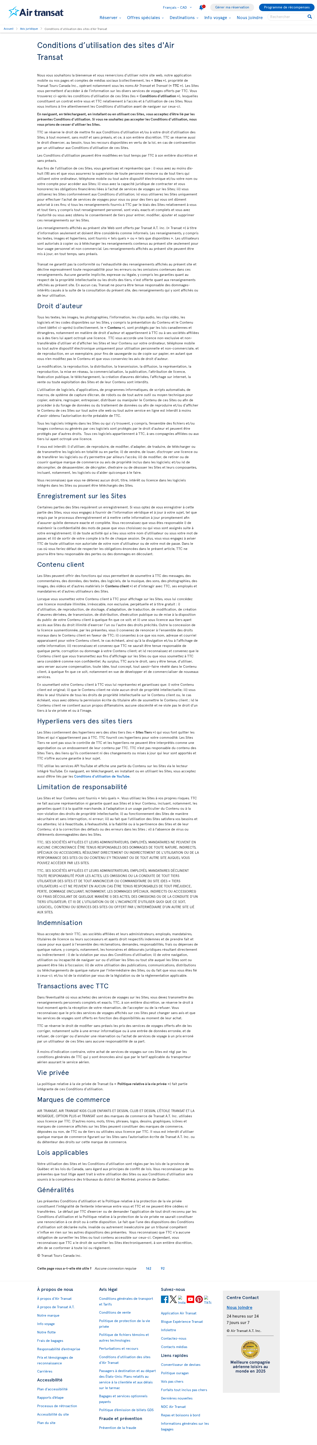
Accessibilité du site (53, 1414)
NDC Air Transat (173, 1406)
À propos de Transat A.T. (56, 1306)
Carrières (44, 1371)
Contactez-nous (173, 1338)
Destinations (181, 17)
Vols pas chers (172, 1381)
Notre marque (48, 1315)
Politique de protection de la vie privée (124, 1323)
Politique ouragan (175, 1373)
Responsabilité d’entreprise (58, 1349)
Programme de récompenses (287, 7)
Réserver (108, 17)
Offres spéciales (143, 17)
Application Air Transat (178, 1313)
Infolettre (168, 1329)
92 (163, 1268)
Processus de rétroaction (57, 1405)
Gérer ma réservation (232, 7)
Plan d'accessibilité (52, 1389)
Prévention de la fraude (117, 1427)
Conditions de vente (115, 1312)
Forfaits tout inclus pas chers (184, 1389)
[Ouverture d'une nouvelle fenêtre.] (164, 1300)
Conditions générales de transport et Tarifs (126, 1301)
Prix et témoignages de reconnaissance (55, 1360)
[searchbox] (291, 17)
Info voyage (215, 17)
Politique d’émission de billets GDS (126, 1409)
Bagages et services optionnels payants (123, 1399)
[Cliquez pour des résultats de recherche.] (310, 17)
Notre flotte (46, 1332)
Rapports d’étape (50, 1397)
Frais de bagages (50, 1340)
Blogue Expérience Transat (182, 1321)
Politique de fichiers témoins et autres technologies (124, 1337)
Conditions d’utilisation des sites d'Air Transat (124, 1359)
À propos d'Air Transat (54, 1298)
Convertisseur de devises (180, 1364)
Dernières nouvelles (176, 1398)
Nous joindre (250, 17)
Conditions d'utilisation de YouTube (102, 776)
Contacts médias (174, 1346)
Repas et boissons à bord (180, 1415)
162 (148, 1268)
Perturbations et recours (118, 1348)
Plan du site (46, 1422)
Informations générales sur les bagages (185, 1426)
